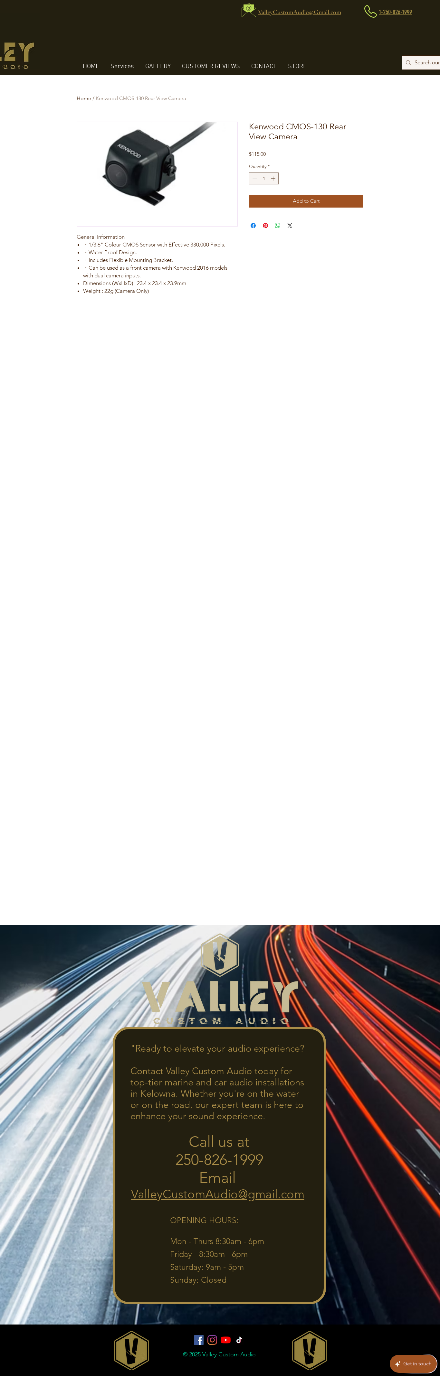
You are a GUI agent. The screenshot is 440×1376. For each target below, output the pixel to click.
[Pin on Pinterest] (265, 225)
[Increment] (274, 178)
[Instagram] (212, 1340)
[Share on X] (290, 225)
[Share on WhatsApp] (278, 225)
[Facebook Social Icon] (199, 1340)
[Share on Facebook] (253, 225)
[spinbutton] (264, 178)
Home (84, 98)
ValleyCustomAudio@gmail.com (217, 1194)
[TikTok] (239, 1340)
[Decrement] (254, 178)
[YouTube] (226, 1340)
